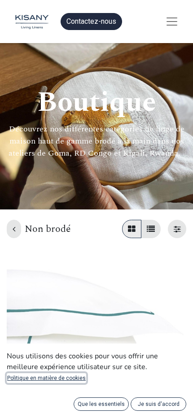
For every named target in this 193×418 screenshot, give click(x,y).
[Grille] (131, 229)
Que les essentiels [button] (101, 404)
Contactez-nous (91, 21)
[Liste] (151, 229)
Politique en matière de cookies (46, 378)
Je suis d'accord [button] (159, 404)
